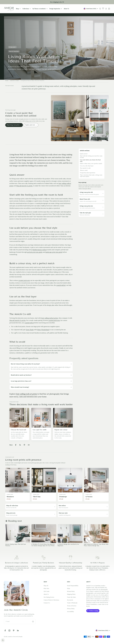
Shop (17, 8)
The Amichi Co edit (85, 168)
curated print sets (24, 280)
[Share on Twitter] (20, 445)
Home (6, 80)
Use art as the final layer (86, 166)
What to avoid (83, 170)
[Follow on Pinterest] (14, 630)
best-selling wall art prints (49, 318)
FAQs (68, 588)
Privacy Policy (71, 608)
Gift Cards (46, 591)
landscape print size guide (53, 252)
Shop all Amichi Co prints (24, 186)
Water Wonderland (43, 330)
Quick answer (84, 154)
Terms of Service (71, 606)
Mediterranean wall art (39, 250)
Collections (25, 8)
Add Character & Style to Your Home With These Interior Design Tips (96, 545)
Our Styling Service (49, 597)
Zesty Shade (30, 330)
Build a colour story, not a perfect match (91, 163)
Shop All (46, 585)
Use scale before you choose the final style (90, 160)
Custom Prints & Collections (51, 600)
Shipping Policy (71, 594)
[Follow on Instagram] (9, 630)
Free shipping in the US (57, 2)
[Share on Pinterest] (24, 445)
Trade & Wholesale (72, 603)
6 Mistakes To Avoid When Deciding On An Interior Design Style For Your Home (42, 545)
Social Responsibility (72, 585)
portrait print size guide (34, 252)
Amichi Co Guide (14, 80)
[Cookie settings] (3, 640)
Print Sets (46, 588)
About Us (66, 8)
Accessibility (70, 611)
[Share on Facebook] (15, 445)
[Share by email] (28, 445)
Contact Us (47, 603)
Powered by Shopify (17, 636)
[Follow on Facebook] (5, 630)
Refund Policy (71, 591)
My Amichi (70, 600)
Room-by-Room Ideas (14, 51)
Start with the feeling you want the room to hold (91, 156)
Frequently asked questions (87, 172)
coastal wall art (61, 285)
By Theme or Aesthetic (39, 8)
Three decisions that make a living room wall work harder (91, 175)
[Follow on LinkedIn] (18, 630)
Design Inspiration (54, 8)
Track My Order (71, 597)
